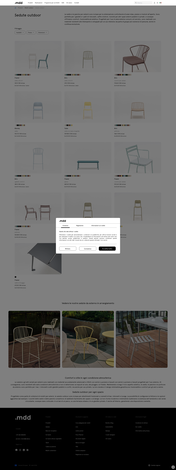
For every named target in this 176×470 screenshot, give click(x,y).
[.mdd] (18, 3)
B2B (63, 3)
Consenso (87, 248)
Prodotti (30, 3)
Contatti (76, 3)
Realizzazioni (38, 3)
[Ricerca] (136, 2)
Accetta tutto (107, 248)
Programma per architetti (52, 3)
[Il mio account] (154, 2)
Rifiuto (67, 248)
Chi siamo (69, 3)
